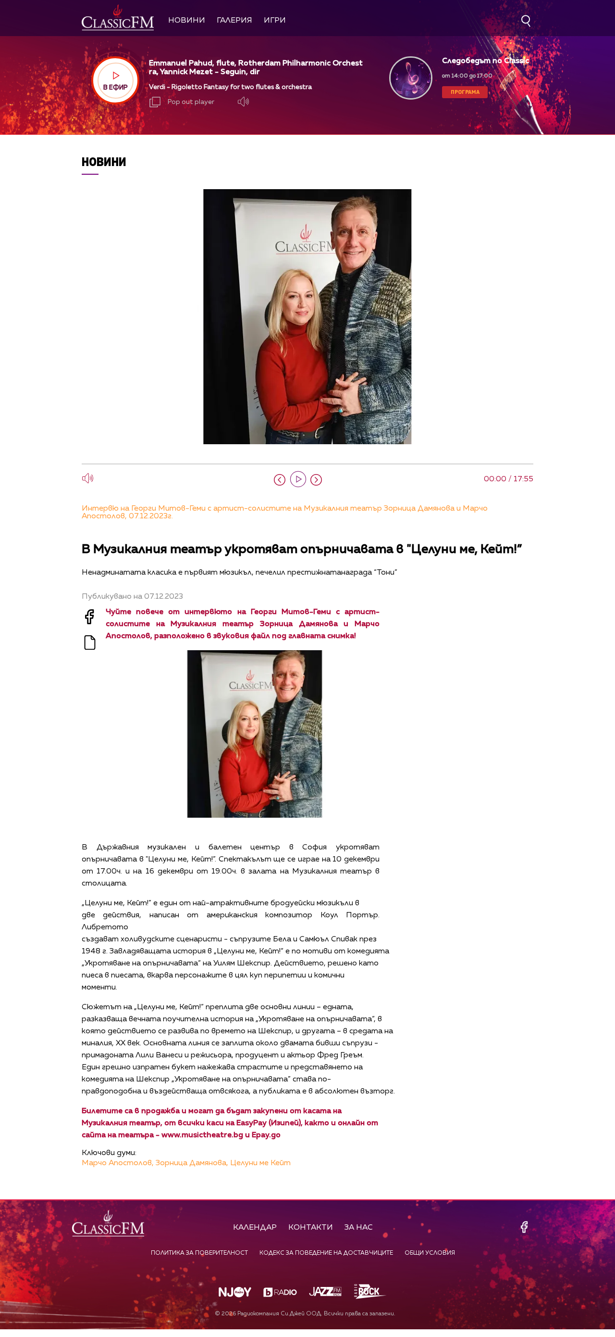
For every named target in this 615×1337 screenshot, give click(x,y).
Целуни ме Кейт (260, 1163)
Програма (465, 91)
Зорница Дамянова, (192, 1163)
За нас (358, 1228)
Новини (186, 21)
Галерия (234, 21)
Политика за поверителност (199, 1253)
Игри (275, 21)
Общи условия (430, 1253)
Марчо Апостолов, (118, 1163)
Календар (255, 1228)
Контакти (310, 1228)
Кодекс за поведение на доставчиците (326, 1253)
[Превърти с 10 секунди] (279, 480)
